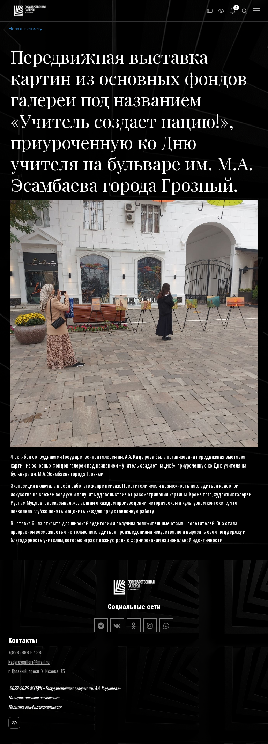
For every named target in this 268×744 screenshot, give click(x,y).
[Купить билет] (210, 11)
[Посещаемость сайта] (14, 723)
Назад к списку (25, 28)
